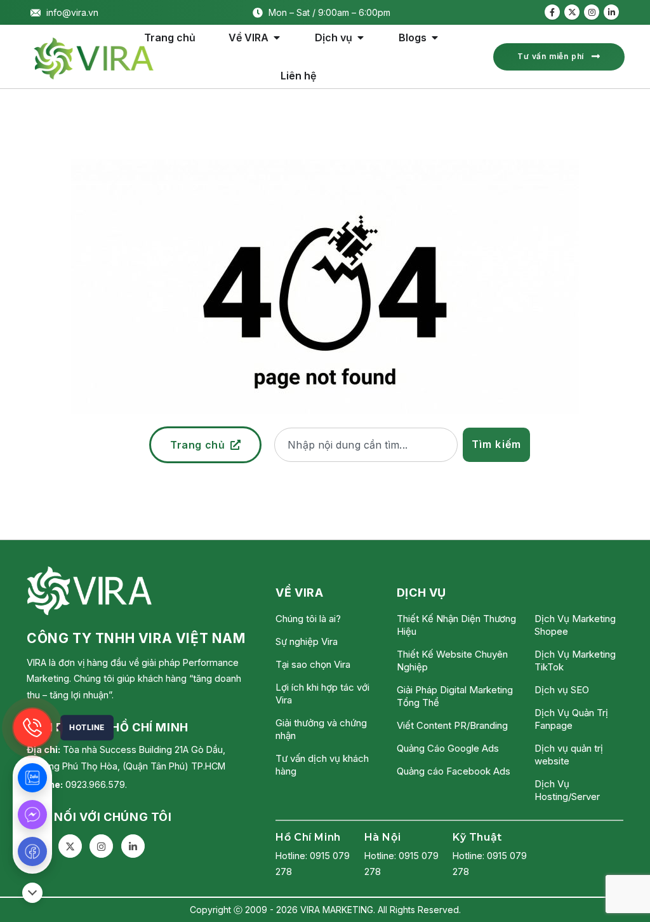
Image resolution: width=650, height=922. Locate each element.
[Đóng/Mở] (32, 893)
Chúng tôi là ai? (308, 619)
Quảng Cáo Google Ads (448, 748)
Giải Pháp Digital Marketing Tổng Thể (455, 696)
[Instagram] (591, 12)
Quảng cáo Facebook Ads (453, 771)
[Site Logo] (93, 58)
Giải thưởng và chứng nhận (321, 729)
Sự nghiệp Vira (306, 641)
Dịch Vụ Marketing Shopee (575, 625)
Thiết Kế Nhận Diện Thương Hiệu (456, 625)
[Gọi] (32, 727)
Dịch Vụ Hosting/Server (567, 790)
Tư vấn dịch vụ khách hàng (322, 764)
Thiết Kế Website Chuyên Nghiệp (452, 660)
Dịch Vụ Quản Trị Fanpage (571, 719)
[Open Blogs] (435, 37)
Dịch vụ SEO (561, 690)
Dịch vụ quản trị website (568, 754)
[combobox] (365, 445)
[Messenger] (32, 814)
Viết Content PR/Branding (452, 725)
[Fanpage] (32, 851)
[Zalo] (32, 777)
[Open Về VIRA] (277, 37)
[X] (572, 12)
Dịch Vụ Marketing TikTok (575, 660)
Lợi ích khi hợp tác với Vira (322, 693)
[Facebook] (552, 12)
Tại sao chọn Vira (312, 664)
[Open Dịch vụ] (360, 37)
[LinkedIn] (611, 12)
